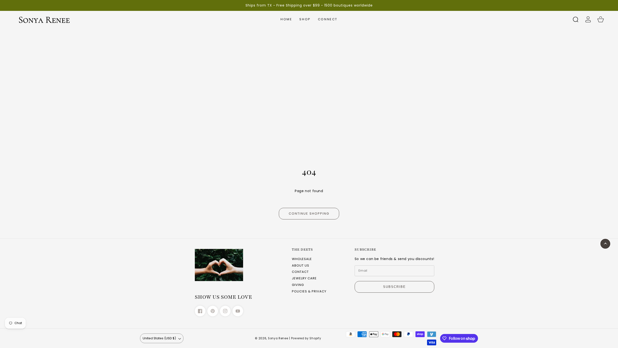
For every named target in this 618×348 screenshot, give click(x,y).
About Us (300, 266)
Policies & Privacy (309, 292)
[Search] (575, 19)
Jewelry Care (304, 278)
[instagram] (225, 311)
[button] (304, 19)
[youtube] (237, 311)
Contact (300, 272)
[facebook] (200, 311)
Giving (298, 285)
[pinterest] (212, 311)
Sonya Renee (278, 338)
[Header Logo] (54, 19)
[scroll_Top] (605, 243)
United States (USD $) (159, 338)
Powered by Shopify (306, 338)
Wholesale (302, 259)
